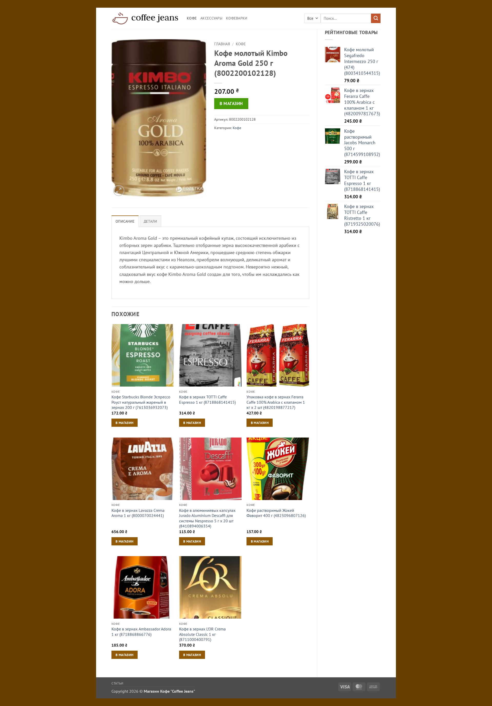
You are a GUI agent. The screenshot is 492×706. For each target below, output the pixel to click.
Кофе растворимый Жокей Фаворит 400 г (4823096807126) (276, 513)
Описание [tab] (125, 221)
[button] (118, 190)
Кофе (192, 18)
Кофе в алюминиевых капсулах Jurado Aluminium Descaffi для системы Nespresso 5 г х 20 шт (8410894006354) (207, 518)
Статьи (117, 683)
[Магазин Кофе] (145, 18)
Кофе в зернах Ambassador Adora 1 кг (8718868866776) (141, 631)
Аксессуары (211, 18)
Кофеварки (237, 18)
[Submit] (376, 18)
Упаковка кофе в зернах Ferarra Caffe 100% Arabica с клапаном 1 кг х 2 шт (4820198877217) (276, 402)
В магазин (231, 103)
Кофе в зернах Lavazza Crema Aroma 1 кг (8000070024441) (138, 513)
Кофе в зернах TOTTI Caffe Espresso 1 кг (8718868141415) (207, 399)
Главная (222, 43)
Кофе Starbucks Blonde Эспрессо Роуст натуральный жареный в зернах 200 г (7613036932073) (140, 402)
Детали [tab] (150, 221)
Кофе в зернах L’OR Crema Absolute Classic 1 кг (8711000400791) (202, 634)
